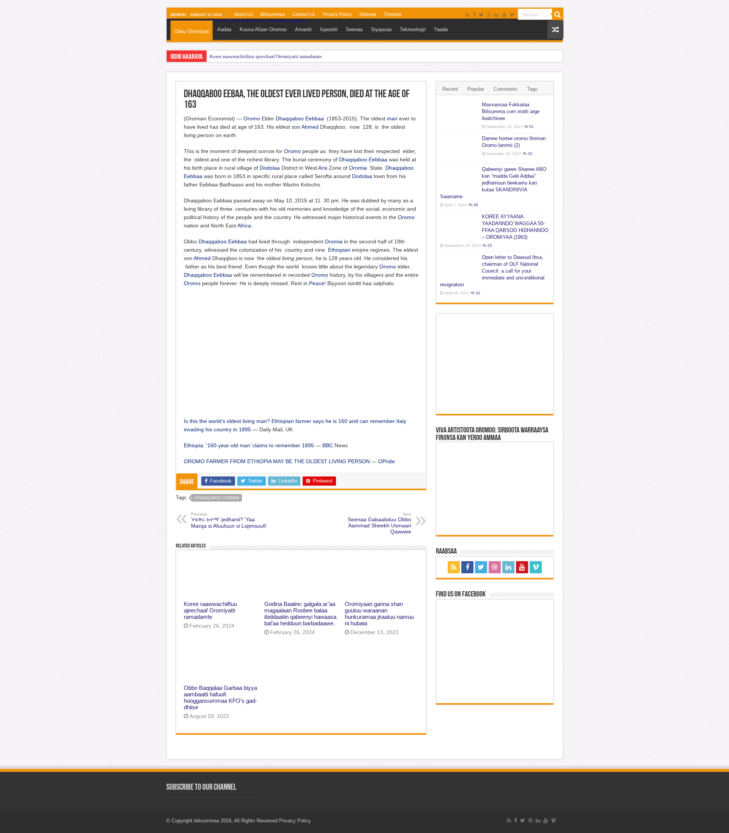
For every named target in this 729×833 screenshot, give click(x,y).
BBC (327, 445)
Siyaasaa (381, 29)
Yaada (441, 29)
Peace (316, 283)
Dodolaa (270, 168)
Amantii (303, 29)
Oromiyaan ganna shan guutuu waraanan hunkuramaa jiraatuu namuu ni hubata (379, 613)
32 (530, 153)
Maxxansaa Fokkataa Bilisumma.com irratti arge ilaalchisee (511, 111)
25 (490, 245)
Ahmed (310, 127)
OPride (386, 461)
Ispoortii (329, 29)
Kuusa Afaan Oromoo (263, 29)
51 (531, 127)
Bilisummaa (272, 14)
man (392, 118)
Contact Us (303, 14)
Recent (450, 89)
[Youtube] (504, 14)
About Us (243, 14)
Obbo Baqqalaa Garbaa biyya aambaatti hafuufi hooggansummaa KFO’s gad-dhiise (220, 697)
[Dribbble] (489, 14)
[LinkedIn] (497, 14)
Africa (244, 225)
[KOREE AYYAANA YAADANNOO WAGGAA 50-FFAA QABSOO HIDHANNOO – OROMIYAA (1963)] (459, 226)
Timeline (393, 14)
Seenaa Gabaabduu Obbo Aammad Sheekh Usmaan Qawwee (379, 523)
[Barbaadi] (557, 14)
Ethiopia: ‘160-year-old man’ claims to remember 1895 (249, 445)
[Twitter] (481, 14)
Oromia (358, 168)
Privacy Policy (337, 14)
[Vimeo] (512, 14)
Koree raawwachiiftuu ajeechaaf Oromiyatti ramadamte (266, 56)
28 (475, 205)
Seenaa (354, 29)
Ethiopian (339, 250)
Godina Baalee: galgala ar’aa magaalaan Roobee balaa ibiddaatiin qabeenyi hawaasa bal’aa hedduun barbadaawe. (300, 613)
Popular (475, 89)
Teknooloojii (413, 29)
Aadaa (224, 29)
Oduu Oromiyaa (191, 31)
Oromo (251, 118)
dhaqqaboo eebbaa (216, 497)
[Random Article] (555, 29)
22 (478, 293)
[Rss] (467, 14)
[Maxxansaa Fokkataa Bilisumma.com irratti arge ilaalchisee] (459, 114)
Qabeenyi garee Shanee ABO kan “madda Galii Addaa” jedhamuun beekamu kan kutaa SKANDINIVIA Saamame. (493, 182)
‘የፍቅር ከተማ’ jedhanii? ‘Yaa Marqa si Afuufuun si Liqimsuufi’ (229, 520)
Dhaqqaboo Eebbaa (300, 118)
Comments (506, 89)
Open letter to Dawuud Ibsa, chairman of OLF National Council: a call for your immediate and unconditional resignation (492, 270)
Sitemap (367, 14)
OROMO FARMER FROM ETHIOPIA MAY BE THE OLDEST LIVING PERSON (277, 461)
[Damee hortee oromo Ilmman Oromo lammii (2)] (459, 148)
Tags (532, 89)
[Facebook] (474, 14)
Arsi (322, 168)
